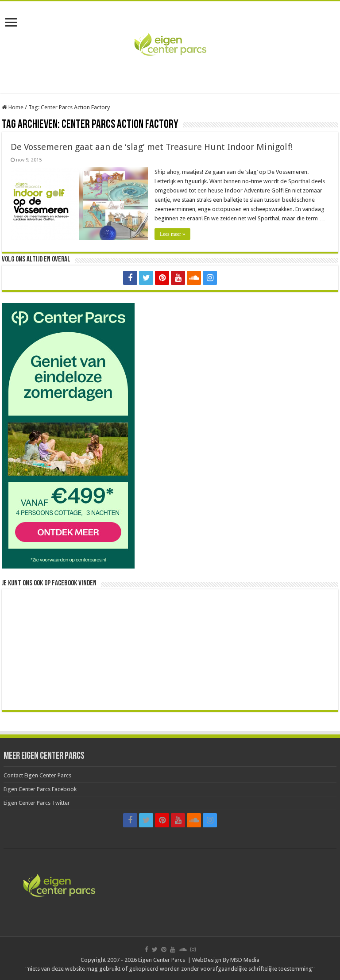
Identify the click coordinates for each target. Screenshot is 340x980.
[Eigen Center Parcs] (170, 45)
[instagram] (210, 278)
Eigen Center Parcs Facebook (40, 789)
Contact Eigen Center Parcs (37, 775)
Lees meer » (172, 234)
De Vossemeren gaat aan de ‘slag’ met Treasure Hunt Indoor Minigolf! (152, 147)
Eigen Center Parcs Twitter (37, 802)
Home (15, 107)
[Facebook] (130, 278)
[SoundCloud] (194, 278)
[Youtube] (178, 278)
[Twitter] (146, 278)
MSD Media (244, 960)
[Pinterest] (162, 278)
